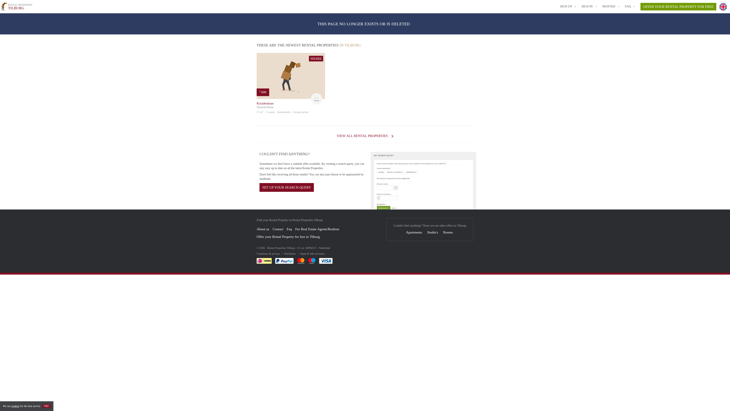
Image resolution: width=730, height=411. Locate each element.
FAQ (628, 6)
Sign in (587, 6)
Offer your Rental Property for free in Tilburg (288, 237)
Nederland (324, 248)
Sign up (566, 6)
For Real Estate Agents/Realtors (317, 229)
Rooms (448, 232)
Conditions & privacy (269, 253)
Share (316, 59)
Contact (278, 229)
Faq (289, 229)
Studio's (432, 232)
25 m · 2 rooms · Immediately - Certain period (282, 112)
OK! (46, 406)
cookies (15, 406)
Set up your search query (286, 187)
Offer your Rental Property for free (678, 7)
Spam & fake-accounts (312, 253)
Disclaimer (290, 253)
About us (263, 229)
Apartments (414, 232)
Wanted (608, 6)
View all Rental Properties (363, 136)
